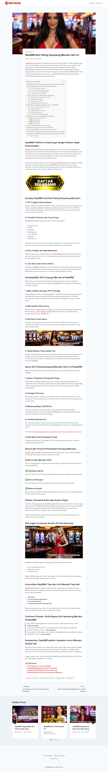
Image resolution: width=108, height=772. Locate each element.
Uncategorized (29, 51)
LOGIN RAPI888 (57, 254)
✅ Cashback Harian (35, 120)
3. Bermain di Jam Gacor (36, 101)
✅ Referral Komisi (35, 123)
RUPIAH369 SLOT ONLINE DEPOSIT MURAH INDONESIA (36, 689)
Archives (92, 3)
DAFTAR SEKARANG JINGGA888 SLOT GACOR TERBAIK (71, 689)
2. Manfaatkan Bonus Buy (37, 99)
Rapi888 (58, 163)
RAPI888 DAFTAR (30, 588)
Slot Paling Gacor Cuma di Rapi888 (39, 666)
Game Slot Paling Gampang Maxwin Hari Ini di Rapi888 (42, 105)
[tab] (50, 739)
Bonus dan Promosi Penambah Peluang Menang (40, 116)
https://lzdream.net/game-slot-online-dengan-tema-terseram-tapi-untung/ (56, 432)
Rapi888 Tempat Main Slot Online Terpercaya (42, 670)
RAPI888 (28, 149)
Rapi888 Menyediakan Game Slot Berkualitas (42, 668)
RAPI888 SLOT (58, 412)
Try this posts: (34, 135)
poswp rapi (30, 58)
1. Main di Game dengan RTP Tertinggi (40, 97)
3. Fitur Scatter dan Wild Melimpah (39, 92)
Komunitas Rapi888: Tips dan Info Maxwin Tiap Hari (42, 129)
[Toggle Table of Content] (63, 82)
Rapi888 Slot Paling (31, 63)
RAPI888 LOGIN (50, 504)
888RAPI (40, 208)
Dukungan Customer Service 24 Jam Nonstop (40, 127)
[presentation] (25, 714)
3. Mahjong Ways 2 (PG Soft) (37, 110)
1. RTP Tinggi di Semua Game (37, 88)
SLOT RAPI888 (55, 283)
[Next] (93, 722)
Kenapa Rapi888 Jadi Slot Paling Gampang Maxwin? (42, 86)
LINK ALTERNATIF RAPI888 (44, 311)
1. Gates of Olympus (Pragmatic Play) (39, 107)
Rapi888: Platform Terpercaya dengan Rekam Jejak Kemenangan (45, 84)
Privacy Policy (47, 755)
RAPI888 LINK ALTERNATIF (33, 452)
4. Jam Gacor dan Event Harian (38, 93)
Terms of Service (59, 755)
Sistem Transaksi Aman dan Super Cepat (39, 125)
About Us (99, 3)
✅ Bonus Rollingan (35, 121)
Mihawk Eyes (48, 732)
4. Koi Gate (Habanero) (36, 112)
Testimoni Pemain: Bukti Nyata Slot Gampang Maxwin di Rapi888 (46, 131)
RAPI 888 (79, 384)
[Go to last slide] (15, 722)
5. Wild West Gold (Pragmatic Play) (39, 114)
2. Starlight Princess (35, 108)
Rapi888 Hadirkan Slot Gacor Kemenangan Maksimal (45, 672)
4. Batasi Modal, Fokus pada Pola (39, 103)
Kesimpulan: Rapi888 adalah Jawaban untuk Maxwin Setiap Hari (46, 133)
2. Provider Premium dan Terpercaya (39, 90)
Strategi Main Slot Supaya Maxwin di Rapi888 (40, 95)
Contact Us (54, 758)
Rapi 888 (28, 678)
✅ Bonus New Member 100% (37, 118)
